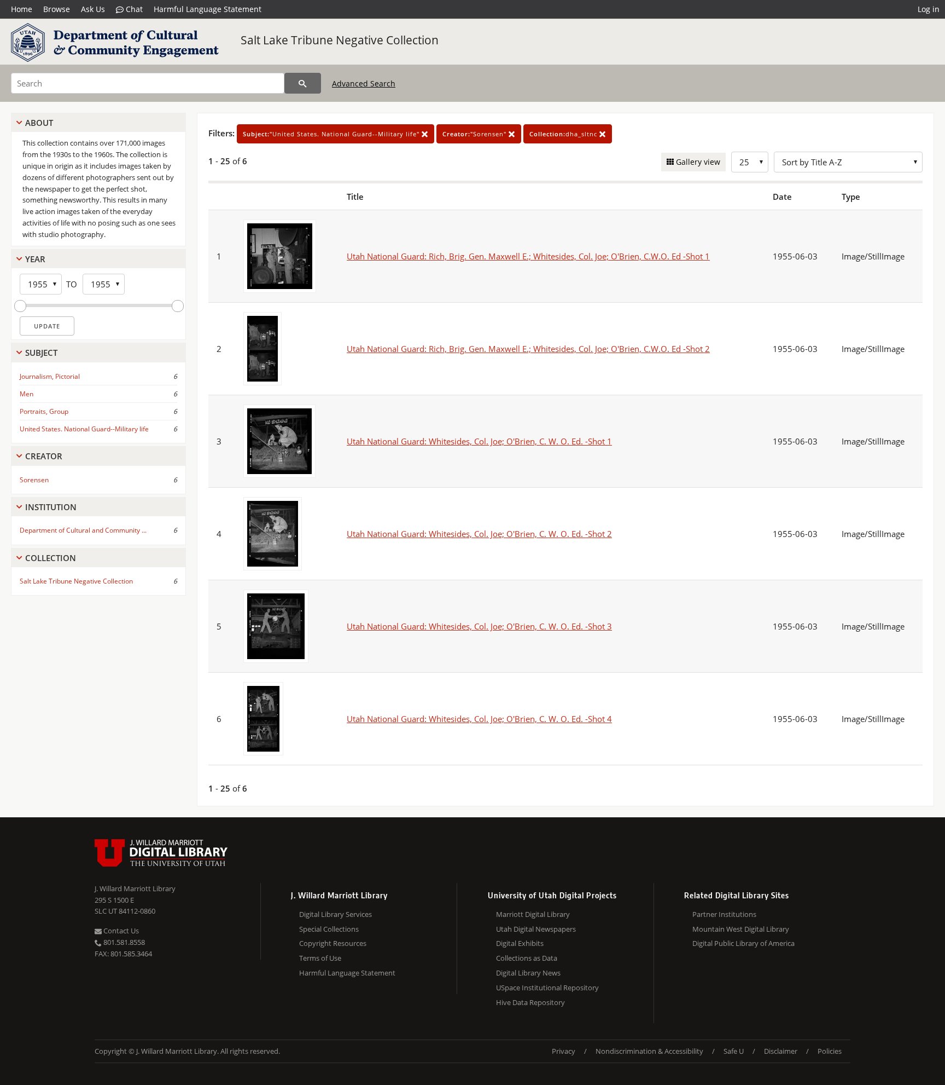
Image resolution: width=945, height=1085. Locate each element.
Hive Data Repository (530, 1002)
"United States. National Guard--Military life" (332, 134)
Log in (929, 9)
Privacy (563, 1051)
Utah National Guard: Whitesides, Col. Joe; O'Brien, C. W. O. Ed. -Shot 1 (479, 441)
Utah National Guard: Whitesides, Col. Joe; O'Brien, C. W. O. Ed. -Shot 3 (479, 626)
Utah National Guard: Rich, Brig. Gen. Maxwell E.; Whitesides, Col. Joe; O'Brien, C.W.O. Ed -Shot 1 (528, 256)
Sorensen (34, 479)
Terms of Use (320, 958)
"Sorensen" (475, 134)
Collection (50, 557)
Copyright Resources (332, 943)
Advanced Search (363, 83)
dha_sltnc (564, 134)
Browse (56, 9)
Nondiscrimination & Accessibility (649, 1051)
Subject (41, 352)
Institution (51, 506)
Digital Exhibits (520, 943)
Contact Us (120, 931)
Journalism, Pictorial (50, 376)
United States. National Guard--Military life (84, 429)
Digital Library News (528, 973)
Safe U (734, 1051)
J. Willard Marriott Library (135, 888)
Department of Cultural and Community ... (83, 530)
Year (35, 258)
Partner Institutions (724, 914)
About (39, 122)
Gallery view (697, 162)
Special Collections (329, 929)
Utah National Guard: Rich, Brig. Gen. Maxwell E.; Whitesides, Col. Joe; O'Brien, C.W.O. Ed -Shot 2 (528, 348)
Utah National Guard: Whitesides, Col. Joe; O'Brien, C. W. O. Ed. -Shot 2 (479, 533)
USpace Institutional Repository (547, 987)
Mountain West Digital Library (740, 929)
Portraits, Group (44, 411)
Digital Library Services (335, 914)
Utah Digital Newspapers (536, 929)
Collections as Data (526, 958)
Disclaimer (780, 1051)
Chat (133, 9)
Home (21, 9)
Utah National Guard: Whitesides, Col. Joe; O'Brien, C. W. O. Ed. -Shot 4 (479, 718)
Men (26, 394)
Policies (830, 1051)
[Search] (302, 83)
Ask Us (93, 9)
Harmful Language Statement (207, 9)
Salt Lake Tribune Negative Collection (340, 40)
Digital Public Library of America (743, 943)
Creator (43, 456)
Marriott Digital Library (533, 914)
